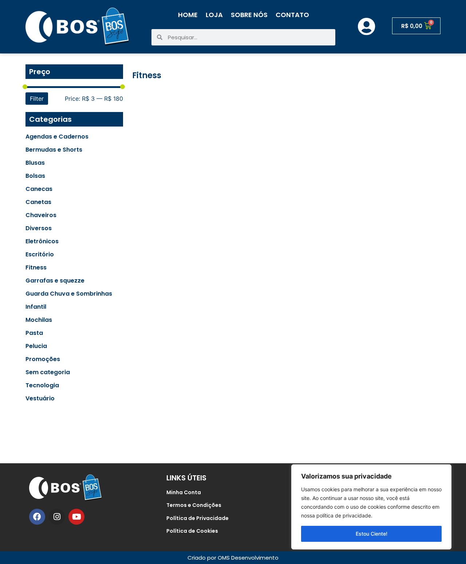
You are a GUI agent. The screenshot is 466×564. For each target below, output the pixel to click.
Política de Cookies (192, 531)
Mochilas (38, 320)
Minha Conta (183, 492)
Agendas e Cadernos (56, 137)
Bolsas (35, 176)
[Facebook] (37, 517)
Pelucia (36, 346)
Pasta (34, 333)
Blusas (35, 163)
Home (188, 14)
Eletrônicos (42, 241)
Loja (214, 14)
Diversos (38, 228)
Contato (292, 14)
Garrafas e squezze (54, 281)
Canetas (38, 202)
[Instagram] (57, 517)
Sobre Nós (249, 14)
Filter (37, 98)
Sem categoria (47, 372)
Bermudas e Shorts (53, 150)
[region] (371, 506)
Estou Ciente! (371, 534)
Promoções (42, 359)
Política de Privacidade (197, 518)
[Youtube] (76, 517)
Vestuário (40, 398)
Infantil (35, 307)
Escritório (39, 254)
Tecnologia (42, 385)
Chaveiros (40, 215)
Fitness (36, 268)
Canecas (38, 189)
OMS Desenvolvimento (248, 557)
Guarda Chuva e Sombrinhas (68, 294)
